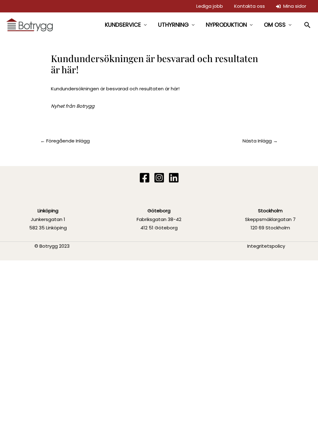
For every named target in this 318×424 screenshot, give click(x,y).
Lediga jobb (209, 6)
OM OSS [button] (275, 25)
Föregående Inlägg (65, 141)
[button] (307, 25)
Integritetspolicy (266, 246)
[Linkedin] (173, 177)
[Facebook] (144, 177)
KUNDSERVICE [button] (123, 25)
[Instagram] (159, 177)
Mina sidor (293, 6)
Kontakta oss (249, 6)
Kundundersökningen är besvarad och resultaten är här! (115, 88)
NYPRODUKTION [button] (226, 25)
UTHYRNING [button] (173, 25)
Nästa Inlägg (260, 141)
